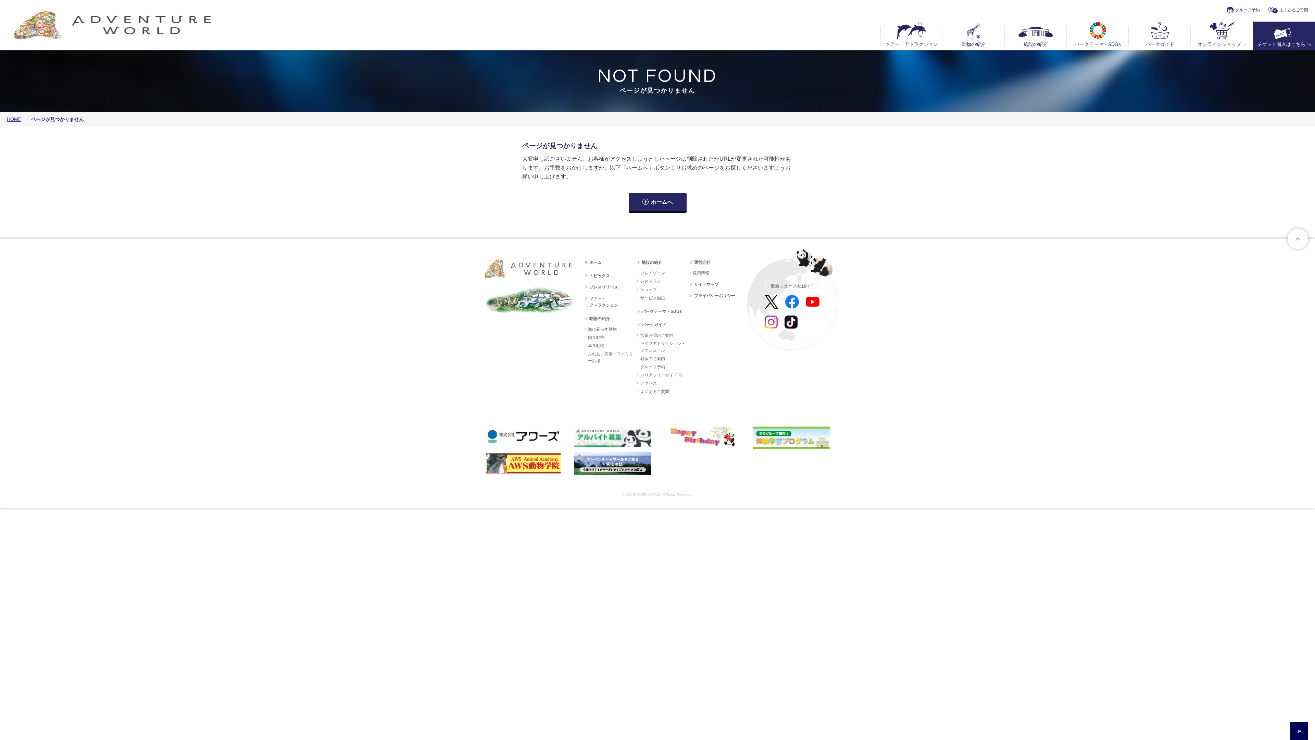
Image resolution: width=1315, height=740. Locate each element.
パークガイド (1159, 44)
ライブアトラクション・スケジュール (663, 347)
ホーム (595, 262)
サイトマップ (706, 284)
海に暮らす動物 (602, 329)
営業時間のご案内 (656, 335)
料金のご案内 (652, 358)
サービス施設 (652, 298)
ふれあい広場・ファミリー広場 (610, 357)
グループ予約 (1247, 10)
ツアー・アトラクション (911, 44)
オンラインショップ (1219, 44)
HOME (14, 119)
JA (1299, 731)
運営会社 (702, 262)
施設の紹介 (1036, 44)
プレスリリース (603, 287)
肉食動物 (596, 337)
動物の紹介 (974, 44)
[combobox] (1299, 731)
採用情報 (701, 273)
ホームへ (662, 202)
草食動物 (596, 345)
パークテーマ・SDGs (1098, 44)
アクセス (648, 383)
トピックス (599, 275)
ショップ (648, 289)
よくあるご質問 (1293, 10)
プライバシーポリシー (714, 295)
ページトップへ (1298, 239)
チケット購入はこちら (1281, 44)
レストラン (650, 281)
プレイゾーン (652, 273)
